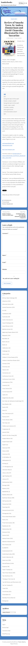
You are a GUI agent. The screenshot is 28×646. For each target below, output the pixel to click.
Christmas (4, 366)
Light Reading (5, 476)
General (4, 432)
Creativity (4, 385)
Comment (5, 233)
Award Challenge (6, 323)
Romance (4, 532)
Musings (4, 485)
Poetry (4, 519)
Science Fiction (6, 538)
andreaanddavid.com (8, 143)
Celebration (5, 348)
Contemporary (7, 200)
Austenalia (5, 316)
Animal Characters (7, 307)
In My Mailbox (5, 457)
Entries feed (5, 627)
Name (4, 255)
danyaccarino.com (7, 145)
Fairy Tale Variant (6, 413)
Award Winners (6, 326)
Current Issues (6, 391)
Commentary (5, 373)
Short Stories (5, 544)
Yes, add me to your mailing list (10, 278)
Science (4, 535)
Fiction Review (6, 419)
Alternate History (6, 304)
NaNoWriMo (5, 491)
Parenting (4, 507)
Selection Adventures (7, 541)
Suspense (4, 566)
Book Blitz (4, 338)
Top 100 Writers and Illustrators (10, 582)
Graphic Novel (5, 441)
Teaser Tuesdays (6, 569)
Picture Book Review (7, 516)
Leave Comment (18, 38)
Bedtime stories (6, 329)
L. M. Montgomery (6, 466)
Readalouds (10, 204)
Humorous (5, 454)
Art (3, 310)
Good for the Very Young (8, 435)
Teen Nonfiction (6, 576)
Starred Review (6, 563)
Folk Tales (4, 423)
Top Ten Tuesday (6, 585)
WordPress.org (6, 634)
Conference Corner (7, 376)
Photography (5, 513)
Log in (3, 624)
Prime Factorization (7, 523)
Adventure (5, 301)
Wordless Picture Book (8, 597)
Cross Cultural (5, 388)
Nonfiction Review (6, 498)
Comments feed (6, 630)
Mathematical (5, 482)
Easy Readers (5, 404)
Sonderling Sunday (7, 554)
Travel (3, 588)
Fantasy (4, 416)
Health (4, 444)
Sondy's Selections (7, 557)
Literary (4, 479)
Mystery (4, 488)
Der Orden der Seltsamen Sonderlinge (11, 401)
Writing (4, 601)
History (4, 451)
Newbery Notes (6, 494)
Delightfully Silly (6, 398)
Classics (4, 370)
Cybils (3, 394)
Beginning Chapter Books (8, 332)
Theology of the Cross (7, 579)
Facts (3, 410)
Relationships (5, 529)
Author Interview (6, 320)
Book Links (5, 341)
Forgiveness (5, 429)
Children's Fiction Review (8, 357)
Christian (4, 363)
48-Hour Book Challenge (8, 298)
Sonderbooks (6, 2)
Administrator (10, 38)
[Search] (26, 3)
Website (4, 269)
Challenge (4, 351)
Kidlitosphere (5, 460)
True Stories (5, 591)
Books (3, 345)
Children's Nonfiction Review (9, 360)
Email (4, 262)
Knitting (4, 463)
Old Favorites (5, 501)
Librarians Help (6, 469)
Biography (4, 335)
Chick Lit (4, 354)
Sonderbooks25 (6, 551)
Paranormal (5, 504)
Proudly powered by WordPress (9, 642)
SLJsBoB (4, 548)
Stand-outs (5, 560)
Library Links (5, 473)
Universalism (5, 594)
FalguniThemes (14, 643)
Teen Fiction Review (7, 572)
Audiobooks (5, 313)
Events (4, 407)
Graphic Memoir (6, 438)
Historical (4, 448)
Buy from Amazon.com (8, 149)
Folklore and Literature (8, 426)
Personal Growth (6, 510)
